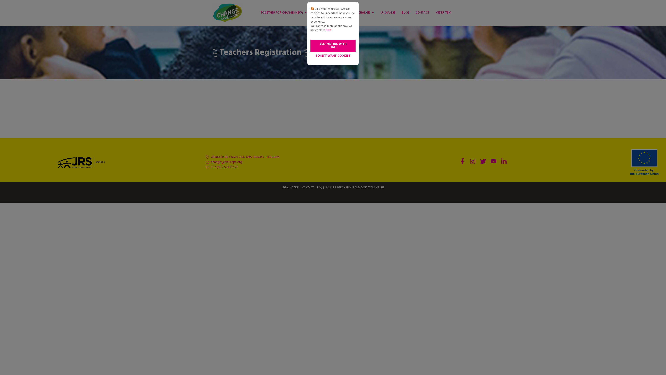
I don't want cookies (333, 55)
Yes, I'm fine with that (333, 45)
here (328, 30)
